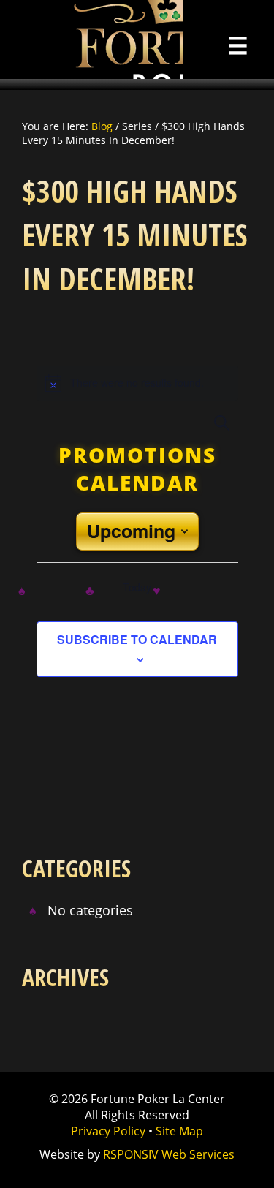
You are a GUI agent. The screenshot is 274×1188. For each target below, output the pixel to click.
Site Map (179, 1131)
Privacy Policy (108, 1131)
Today (137, 587)
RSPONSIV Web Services (169, 1154)
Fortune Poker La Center (91, 39)
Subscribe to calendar (137, 639)
